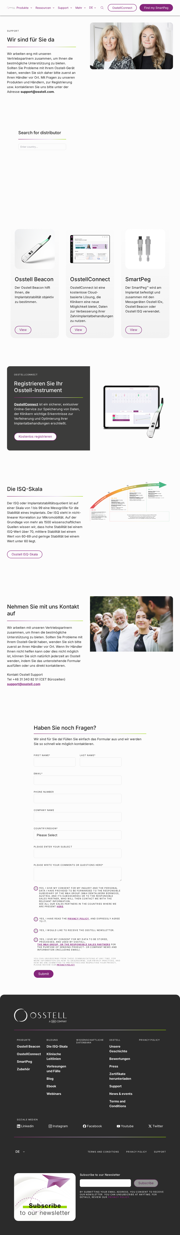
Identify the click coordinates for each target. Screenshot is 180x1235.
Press (113, 1066)
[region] (90, 161)
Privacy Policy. (119, 1197)
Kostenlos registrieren (35, 436)
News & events (120, 1094)
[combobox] (42, 147)
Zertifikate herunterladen (120, 1076)
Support (115, 1086)
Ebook (51, 1086)
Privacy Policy (136, 1151)
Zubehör (23, 1069)
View (23, 330)
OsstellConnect (122, 8)
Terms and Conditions (117, 1103)
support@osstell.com (23, 684)
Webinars (54, 1094)
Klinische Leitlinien (54, 1056)
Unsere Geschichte (118, 1049)
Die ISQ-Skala (57, 1046)
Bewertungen (119, 1059)
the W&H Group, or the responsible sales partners (73, 944)
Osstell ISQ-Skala (25, 554)
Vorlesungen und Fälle (56, 1068)
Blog (50, 1078)
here (60, 906)
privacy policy (78, 918)
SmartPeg (24, 1061)
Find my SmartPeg (156, 8)
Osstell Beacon (28, 1046)
